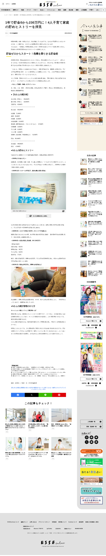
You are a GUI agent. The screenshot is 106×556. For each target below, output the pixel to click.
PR (7, 432)
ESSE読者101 (5, 10)
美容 (59, 10)
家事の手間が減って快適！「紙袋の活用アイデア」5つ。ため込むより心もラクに (95, 37)
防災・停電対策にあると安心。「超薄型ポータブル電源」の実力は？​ (61, 425)
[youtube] (91, 442)
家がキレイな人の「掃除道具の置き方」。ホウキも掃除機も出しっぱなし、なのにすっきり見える (95, 273)
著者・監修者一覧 (91, 426)
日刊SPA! (58, 528)
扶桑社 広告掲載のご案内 (92, 522)
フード (29, 10)
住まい (42, 10)
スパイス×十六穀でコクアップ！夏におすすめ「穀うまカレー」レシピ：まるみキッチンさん (38, 454)
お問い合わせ (33, 522)
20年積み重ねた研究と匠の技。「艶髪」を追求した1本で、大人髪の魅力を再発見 (38, 425)
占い (97, 10)
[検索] (100, 124)
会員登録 (14, 3)
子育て (91, 10)
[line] (45, 395)
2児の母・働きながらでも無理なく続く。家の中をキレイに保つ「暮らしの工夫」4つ (95, 233)
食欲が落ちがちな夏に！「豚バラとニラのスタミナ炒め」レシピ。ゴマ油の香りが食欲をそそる (95, 213)
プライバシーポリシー (44, 522)
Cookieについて (72, 522)
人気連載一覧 (91, 421)
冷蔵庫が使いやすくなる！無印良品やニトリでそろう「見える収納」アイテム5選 (95, 253)
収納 (22, 10)
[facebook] (18, 395)
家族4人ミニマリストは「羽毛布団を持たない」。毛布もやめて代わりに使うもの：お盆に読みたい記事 (95, 48)
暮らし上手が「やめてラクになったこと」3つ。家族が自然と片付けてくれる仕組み (95, 70)
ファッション (51, 10)
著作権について (62, 522)
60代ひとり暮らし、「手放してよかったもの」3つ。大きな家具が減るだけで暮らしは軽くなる (95, 59)
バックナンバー (90, 327)
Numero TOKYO (38, 528)
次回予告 (84, 325)
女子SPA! (49, 528)
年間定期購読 (94, 325)
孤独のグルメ (67, 528)
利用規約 (54, 522)
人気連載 (84, 10)
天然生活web (26, 528)
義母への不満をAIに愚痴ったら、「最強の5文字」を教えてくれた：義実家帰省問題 (95, 81)
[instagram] (87, 437)
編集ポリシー (24, 522)
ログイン (8, 3)
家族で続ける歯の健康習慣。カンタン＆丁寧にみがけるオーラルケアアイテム (15, 454)
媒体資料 (81, 522)
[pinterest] (96, 442)
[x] (87, 442)
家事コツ (15, 10)
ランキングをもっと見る (91, 113)
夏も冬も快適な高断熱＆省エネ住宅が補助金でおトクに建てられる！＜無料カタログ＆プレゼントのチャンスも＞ (15, 426)
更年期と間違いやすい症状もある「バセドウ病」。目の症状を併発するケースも (95, 243)
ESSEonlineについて (13, 522)
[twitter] (32, 395)
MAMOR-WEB (79, 528)
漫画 (77, 10)
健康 (64, 10)
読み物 (71, 10)
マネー (35, 10)
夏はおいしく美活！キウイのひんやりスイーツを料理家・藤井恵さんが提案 (61, 454)
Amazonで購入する (91, 321)
